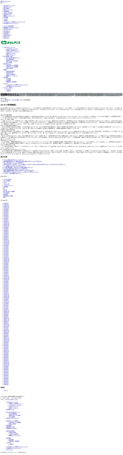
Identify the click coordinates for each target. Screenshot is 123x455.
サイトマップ (6, 30)
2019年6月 (6, 213)
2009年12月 (6, 311)
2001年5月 (6, 371)
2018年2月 (6, 237)
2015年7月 (6, 284)
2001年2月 (6, 375)
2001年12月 (6, 362)
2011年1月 (6, 308)
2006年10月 (6, 332)
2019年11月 (6, 206)
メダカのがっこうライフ (12, 51)
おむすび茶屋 (6, 180)
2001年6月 (6, 369)
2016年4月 (6, 270)
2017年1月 (6, 257)
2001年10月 (6, 365)
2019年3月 (6, 218)
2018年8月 (6, 228)
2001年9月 (6, 366)
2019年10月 (6, 207)
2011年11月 (6, 302)
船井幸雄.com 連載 (8, 195)
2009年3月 (6, 315)
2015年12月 (6, 276)
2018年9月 (6, 227)
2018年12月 (6, 222)
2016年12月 (6, 258)
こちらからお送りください (11, 399)
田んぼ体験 (6, 8)
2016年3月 (6, 272)
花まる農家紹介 (10, 59)
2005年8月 (6, 342)
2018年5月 (6, 233)
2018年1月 (6, 239)
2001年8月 (6, 368)
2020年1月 (6, 204)
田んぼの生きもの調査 (9, 191)
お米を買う (6, 33)
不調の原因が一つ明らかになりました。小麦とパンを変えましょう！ (21, 171)
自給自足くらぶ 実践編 (12, 66)
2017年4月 (6, 252)
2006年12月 (6, 330)
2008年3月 (6, 323)
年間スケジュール (8, 9)
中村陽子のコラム (8, 29)
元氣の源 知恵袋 (10, 71)
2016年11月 (6, 260)
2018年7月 (6, 230)
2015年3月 (6, 290)
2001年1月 (6, 377)
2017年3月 (6, 254)
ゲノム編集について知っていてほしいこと (14, 165)
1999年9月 (6, 378)
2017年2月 (6, 255)
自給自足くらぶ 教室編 (12, 65)
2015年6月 (6, 285)
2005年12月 (6, 338)
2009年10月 (6, 312)
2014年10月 (6, 297)
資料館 (5, 69)
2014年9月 (6, 299)
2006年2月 (6, 336)
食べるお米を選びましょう (13, 57)
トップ (2, 100)
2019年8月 (6, 210)
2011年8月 (6, 303)
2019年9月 (6, 209)
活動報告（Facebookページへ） (11, 27)
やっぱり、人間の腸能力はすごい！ (12, 173)
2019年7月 (6, 212)
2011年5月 (6, 305)
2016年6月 (6, 267)
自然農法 (5, 194)
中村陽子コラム (7, 14)
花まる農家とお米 (8, 56)
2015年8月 (6, 282)
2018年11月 (6, 224)
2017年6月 (6, 249)
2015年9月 (6, 281)
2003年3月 (6, 348)
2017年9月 (6, 245)
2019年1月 (6, 221)
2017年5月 (6, 251)
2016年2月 (6, 273)
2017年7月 (6, 248)
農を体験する (6, 32)
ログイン (5, 390)
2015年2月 (6, 291)
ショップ (5, 83)
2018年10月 (6, 225)
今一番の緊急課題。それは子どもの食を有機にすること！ (18, 167)
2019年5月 (6, 215)
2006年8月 (6, 333)
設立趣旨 (8, 80)
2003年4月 (6, 347)
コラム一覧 (6, 183)
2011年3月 (6, 306)
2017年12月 (6, 240)
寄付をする (6, 38)
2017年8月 (6, 246)
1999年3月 (6, 384)
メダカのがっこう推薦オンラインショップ (14, 21)
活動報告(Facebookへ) (11, 428)
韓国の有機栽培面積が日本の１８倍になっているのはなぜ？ (18, 170)
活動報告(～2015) (10, 426)
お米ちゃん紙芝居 (10, 74)
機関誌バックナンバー (9, 15)
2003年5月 (6, 345)
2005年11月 (6, 339)
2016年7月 (6, 266)
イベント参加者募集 (8, 26)
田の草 (5, 189)
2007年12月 (6, 324)
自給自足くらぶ (7, 6)
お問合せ (5, 20)
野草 (4, 197)
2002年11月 (6, 351)
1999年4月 (6, 383)
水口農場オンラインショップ (10, 23)
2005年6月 (6, 344)
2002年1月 (6, 360)
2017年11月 (6, 242)
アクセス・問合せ (8, 87)
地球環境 (5, 186)
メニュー (4, 2)
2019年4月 (6, 216)
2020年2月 (6, 203)
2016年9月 (6, 263)
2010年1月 (6, 309)
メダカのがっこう (8, 185)
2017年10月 (6, 243)
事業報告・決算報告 (11, 81)
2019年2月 (6, 219)
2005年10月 (6, 341)
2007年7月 (6, 327)
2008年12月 (6, 318)
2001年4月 (6, 372)
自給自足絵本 (9, 72)
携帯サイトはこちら (6, 1)
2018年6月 (6, 231)
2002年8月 (6, 354)
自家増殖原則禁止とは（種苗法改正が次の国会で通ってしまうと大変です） (22, 161)
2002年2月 (6, 359)
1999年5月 (6, 381)
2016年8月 (6, 264)
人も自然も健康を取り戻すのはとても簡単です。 (15, 168)
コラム (5, 182)
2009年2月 (6, 317)
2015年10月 (6, 279)
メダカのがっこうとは (9, 5)
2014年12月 (6, 294)
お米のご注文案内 (8, 12)
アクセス (5, 18)
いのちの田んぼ (7, 179)
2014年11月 (6, 296)
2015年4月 (6, 288)
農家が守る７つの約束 (12, 60)
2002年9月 (6, 353)
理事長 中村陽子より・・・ (13, 50)
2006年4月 (6, 335)
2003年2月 (6, 350)
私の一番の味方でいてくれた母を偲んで (13, 162)
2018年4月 (6, 234)
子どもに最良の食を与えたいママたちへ (13, 159)
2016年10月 (6, 261)
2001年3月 (6, 374)
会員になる (6, 36)
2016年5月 (6, 269)
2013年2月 (6, 300)
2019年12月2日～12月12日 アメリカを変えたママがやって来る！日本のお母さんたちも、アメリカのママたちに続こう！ (34, 164)
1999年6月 (6, 380)
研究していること (10, 54)
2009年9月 (6, 314)
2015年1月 (6, 293)
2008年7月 (6, 321)
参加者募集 (6, 11)
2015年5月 (6, 287)
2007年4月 (6, 329)
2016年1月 (6, 275)
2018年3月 (6, 236)
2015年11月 (6, 278)
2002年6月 (6, 356)
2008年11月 (6, 320)
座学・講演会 (9, 68)
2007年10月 (6, 326)
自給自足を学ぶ (7, 35)
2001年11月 (6, 363)
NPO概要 (5, 17)
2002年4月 (6, 357)
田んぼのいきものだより (12, 418)
